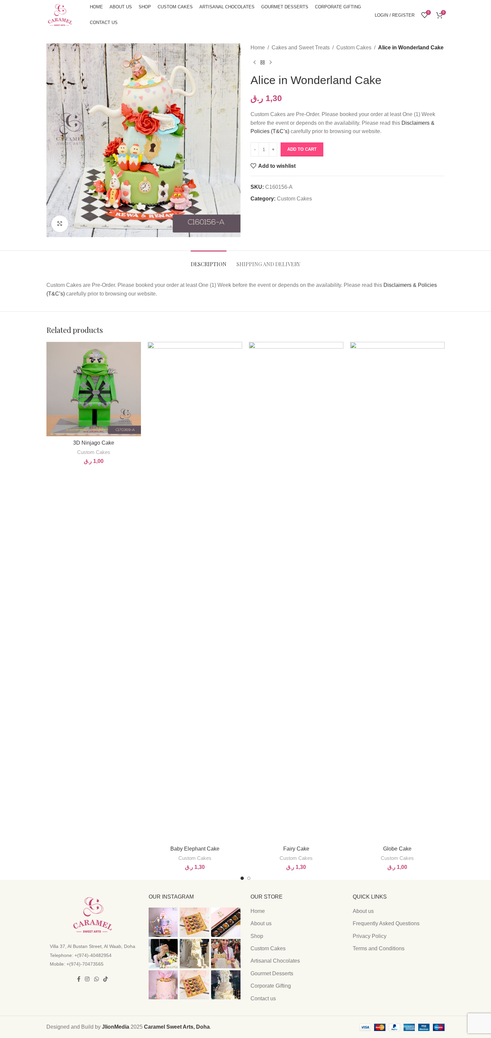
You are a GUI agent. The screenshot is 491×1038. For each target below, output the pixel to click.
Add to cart (302, 149)
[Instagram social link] (87, 979)
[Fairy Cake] (296, 592)
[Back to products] (263, 63)
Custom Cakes (353, 47)
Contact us (263, 998)
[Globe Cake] (397, 592)
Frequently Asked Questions (386, 923)
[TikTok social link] (105, 979)
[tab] (208, 260)
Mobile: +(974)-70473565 (77, 964)
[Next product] (271, 63)
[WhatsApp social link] (96, 979)
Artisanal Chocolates (275, 961)
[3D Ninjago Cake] (93, 389)
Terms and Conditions (378, 948)
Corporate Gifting (271, 986)
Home (258, 47)
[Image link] (92, 914)
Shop (257, 936)
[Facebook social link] (79, 979)
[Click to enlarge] (59, 223)
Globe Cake (397, 849)
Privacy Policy (369, 936)
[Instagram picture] (163, 922)
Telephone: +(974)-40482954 (81, 955)
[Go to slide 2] (249, 878)
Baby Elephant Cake (194, 849)
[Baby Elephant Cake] (195, 592)
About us (261, 923)
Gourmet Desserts (272, 973)
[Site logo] (59, 14)
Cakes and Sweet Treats (301, 47)
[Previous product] (255, 63)
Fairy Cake (296, 849)
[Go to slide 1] (242, 878)
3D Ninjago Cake (93, 443)
